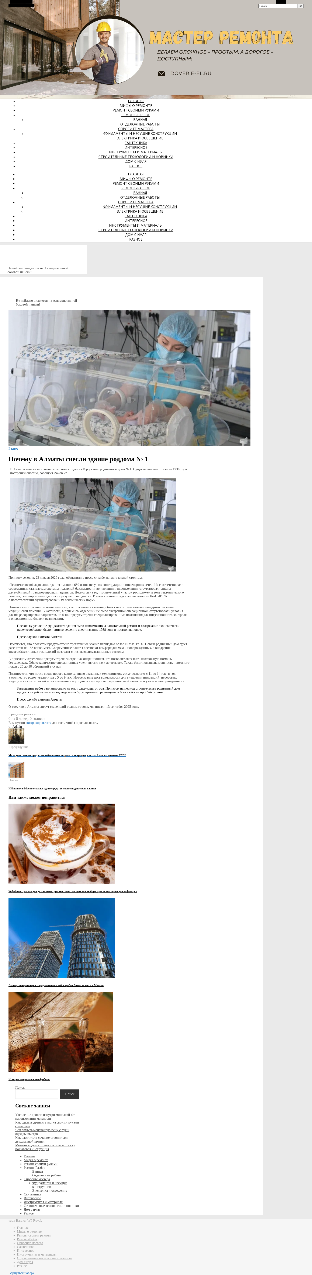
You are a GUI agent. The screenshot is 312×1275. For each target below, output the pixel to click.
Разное (135, 166)
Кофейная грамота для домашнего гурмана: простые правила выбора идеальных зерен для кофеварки (72, 891)
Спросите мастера (135, 129)
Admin (17, 726)
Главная (136, 101)
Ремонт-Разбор (135, 115)
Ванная (140, 119)
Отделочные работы (140, 124)
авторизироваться (38, 722)
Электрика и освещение (140, 138)
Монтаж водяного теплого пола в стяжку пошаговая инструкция (45, 1147)
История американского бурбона (29, 1079)
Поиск (20, 1087)
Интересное (136, 147)
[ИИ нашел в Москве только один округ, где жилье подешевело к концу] (16, 776)
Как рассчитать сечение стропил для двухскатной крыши (41, 1139)
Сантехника (136, 142)
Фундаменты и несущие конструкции (140, 133)
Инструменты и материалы (136, 152)
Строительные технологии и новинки (135, 156)
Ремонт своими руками (136, 110)
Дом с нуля (136, 161)
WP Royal (34, 1220)
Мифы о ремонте (136, 105)
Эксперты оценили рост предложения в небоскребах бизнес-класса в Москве (56, 985)
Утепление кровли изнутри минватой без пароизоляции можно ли (45, 1116)
